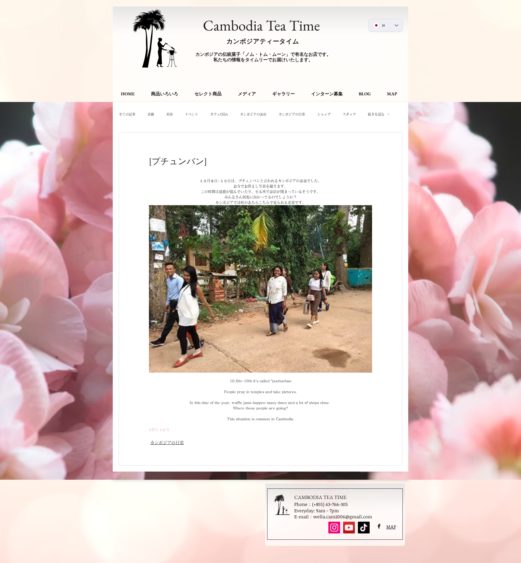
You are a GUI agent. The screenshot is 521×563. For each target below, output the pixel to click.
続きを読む (376, 114)
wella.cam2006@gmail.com (342, 517)
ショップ (323, 114)
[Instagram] (334, 527)
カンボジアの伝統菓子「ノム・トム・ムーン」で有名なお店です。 (263, 54)
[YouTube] (349, 527)
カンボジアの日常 (292, 114)
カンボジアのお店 (253, 114)
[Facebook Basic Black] (379, 526)
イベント (191, 114)
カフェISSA (219, 114)
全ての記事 (127, 114)
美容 (169, 114)
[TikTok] (364, 527)
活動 (150, 114)
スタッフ (349, 114)
